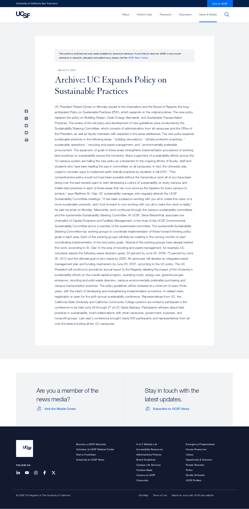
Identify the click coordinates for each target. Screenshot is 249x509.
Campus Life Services (148, 464)
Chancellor (142, 480)
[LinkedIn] (20, 473)
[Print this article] (27, 140)
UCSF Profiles (193, 480)
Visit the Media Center (60, 409)
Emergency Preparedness (200, 444)
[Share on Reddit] (27, 125)
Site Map (143, 495)
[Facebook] (47, 473)
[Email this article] (27, 133)
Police (189, 469)
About (125, 14)
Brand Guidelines (145, 459)
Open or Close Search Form (226, 14)
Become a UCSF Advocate (91, 444)
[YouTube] (29, 473)
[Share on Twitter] (27, 118)
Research (165, 14)
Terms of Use (160, 495)
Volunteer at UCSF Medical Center (95, 449)
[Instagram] (38, 473)
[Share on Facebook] (27, 111)
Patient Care (144, 14)
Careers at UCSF (145, 475)
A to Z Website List (146, 444)
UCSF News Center (138, 57)
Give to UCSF (220, 3)
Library (189, 454)
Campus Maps (144, 469)
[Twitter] (55, 473)
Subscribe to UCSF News (171, 409)
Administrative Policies (148, 454)
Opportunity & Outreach (199, 459)
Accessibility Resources (149, 449)
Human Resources (196, 449)
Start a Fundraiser (86, 454)
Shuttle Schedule (195, 475)
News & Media (208, 14)
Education (185, 14)
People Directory (195, 464)
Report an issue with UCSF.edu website (193, 495)
